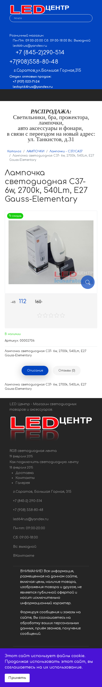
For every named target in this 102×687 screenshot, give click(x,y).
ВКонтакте (23, 555)
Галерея (22, 483)
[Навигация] (94, 95)
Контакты (25, 478)
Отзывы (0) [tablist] (66, 370)
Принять (17, 678)
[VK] (13, 28)
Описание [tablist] (35, 370)
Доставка (24, 473)
